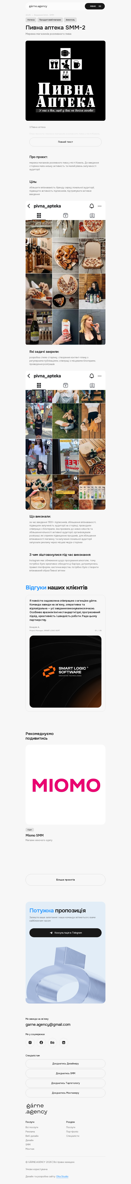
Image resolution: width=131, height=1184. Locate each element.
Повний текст (65, 141)
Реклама (30, 1131)
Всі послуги (32, 1127)
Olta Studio (62, 1176)
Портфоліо (72, 1131)
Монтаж (30, 1148)
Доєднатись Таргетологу (65, 1083)
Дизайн (30, 1140)
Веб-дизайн (32, 1136)
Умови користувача (36, 1169)
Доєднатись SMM (65, 1073)
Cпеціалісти (72, 1136)
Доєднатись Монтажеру (65, 1092)
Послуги (70, 1127)
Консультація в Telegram (68, 932)
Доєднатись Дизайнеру (65, 1063)
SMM (28, 1144)
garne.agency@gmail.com (48, 1024)
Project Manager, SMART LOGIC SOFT (45, 630)
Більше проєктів (65, 879)
